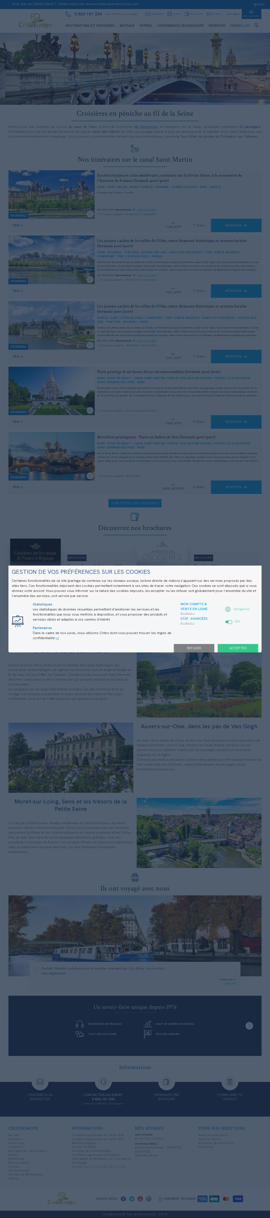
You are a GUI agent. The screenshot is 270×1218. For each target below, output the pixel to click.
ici (57, 638)
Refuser (194, 648)
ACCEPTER (238, 648)
